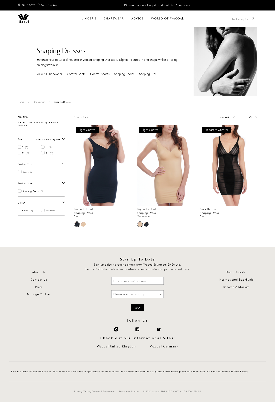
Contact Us (39, 279)
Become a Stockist (129, 391)
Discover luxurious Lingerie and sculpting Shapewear (157, 5)
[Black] (77, 224)
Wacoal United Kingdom (117, 346)
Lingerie (89, 18)
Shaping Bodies (124, 74)
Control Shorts (100, 74)
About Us (38, 272)
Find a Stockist (236, 272)
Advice (137, 18)
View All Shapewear (49, 74)
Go (137, 307)
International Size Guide (236, 279)
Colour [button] (21, 202)
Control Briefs (76, 74)
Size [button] (20, 139)
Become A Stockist (236, 287)
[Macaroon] (83, 224)
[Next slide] (128, 165)
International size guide (48, 139)
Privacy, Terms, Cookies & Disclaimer (94, 391)
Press (38, 287)
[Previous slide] (76, 165)
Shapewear (114, 18)
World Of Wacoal (167, 18)
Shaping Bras (148, 74)
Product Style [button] (25, 183)
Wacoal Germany (164, 346)
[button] (218, 117)
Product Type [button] (25, 163)
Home (21, 101)
